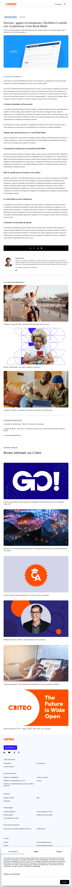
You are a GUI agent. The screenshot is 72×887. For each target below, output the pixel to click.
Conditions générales (9, 811)
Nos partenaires (41, 763)
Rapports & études (9, 797)
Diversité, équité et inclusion (44, 845)
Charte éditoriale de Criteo (11, 818)
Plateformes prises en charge (44, 815)
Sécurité (39, 780)
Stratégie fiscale (41, 829)
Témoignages (7, 763)
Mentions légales (8, 815)
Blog (38, 797)
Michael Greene (19, 258)
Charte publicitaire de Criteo (44, 811)
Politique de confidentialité (11, 777)
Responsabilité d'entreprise (44, 842)
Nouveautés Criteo (10, 17)
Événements (7, 801)
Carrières (6, 842)
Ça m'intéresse (58, 4)
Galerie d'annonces (9, 766)
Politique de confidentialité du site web (14, 780)
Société (6, 845)
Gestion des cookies (42, 777)
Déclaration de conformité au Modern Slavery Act (17, 829)
